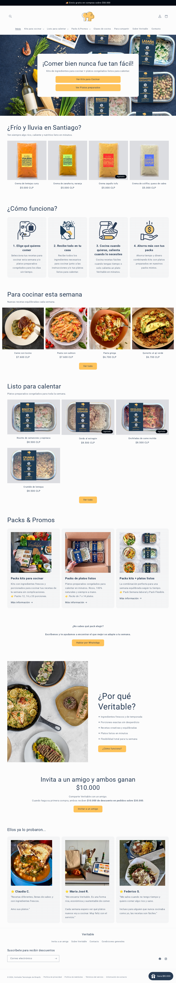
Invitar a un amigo (88, 809)
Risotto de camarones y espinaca (33, 438)
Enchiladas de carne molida (142, 438)
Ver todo (88, 366)
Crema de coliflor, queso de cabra (149, 183)
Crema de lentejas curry (27, 183)
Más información (20, 602)
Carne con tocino (23, 353)
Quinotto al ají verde (153, 353)
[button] (10, 16)
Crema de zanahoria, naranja (67, 183)
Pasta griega (109, 353)
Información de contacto (116, 977)
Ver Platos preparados (88, 87)
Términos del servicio (94, 977)
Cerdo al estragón (88, 438)
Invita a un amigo (60, 941)
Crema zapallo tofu (108, 183)
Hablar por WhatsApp (88, 642)
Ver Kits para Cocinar (88, 79)
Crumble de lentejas (34, 487)
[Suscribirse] (56, 958)
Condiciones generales (113, 941)
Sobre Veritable (79, 941)
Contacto (94, 941)
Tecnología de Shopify (31, 977)
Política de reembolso (74, 977)
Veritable (18, 977)
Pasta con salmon (66, 353)
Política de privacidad (53, 977)
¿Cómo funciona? (112, 748)
